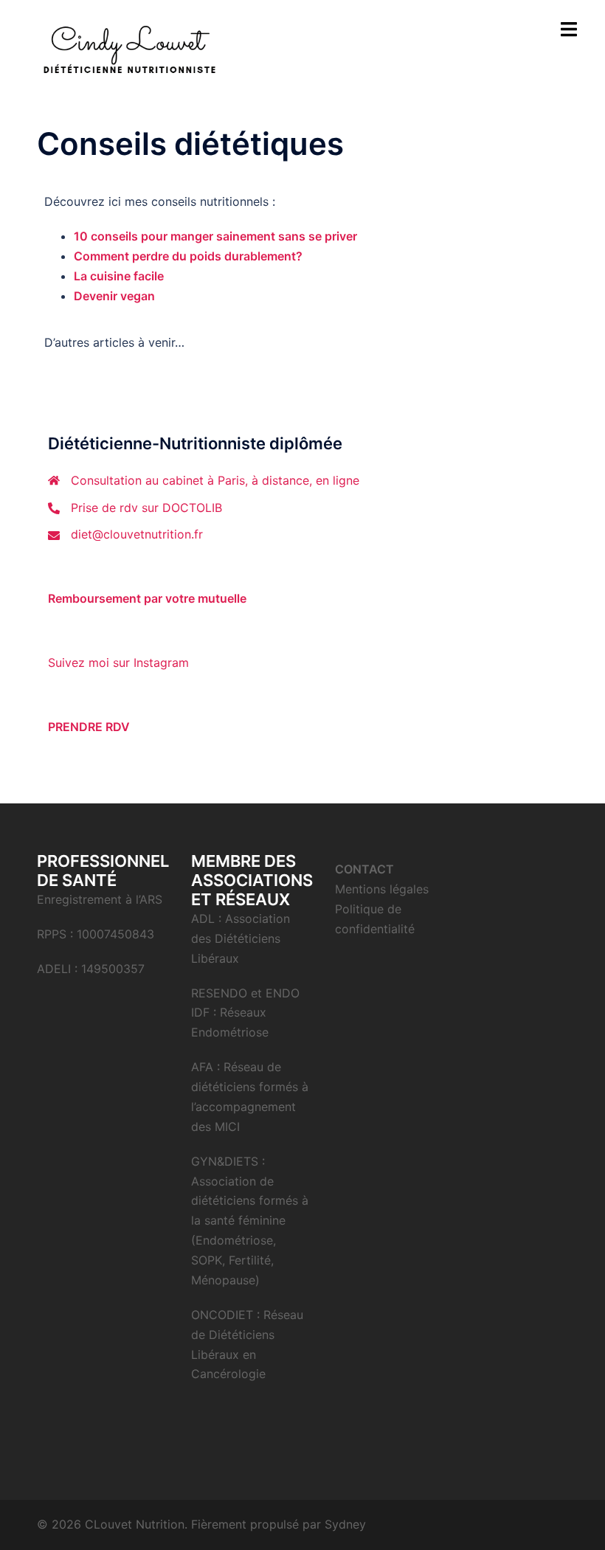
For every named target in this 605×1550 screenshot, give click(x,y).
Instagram (161, 662)
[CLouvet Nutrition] (128, 50)
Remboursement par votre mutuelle (147, 598)
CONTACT (364, 869)
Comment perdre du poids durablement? (188, 256)
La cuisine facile (119, 276)
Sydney (345, 1524)
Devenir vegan (114, 295)
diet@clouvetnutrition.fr (137, 534)
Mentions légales (382, 889)
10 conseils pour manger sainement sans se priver (215, 236)
